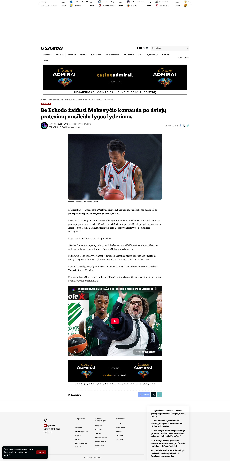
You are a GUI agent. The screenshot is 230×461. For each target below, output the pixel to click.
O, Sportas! (52, 48)
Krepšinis (46, 104)
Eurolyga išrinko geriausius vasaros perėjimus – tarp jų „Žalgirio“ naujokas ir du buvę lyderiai (168, 443)
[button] (41, 452)
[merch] (147, 48)
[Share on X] (184, 126)
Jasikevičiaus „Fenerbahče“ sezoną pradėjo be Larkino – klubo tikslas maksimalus (166, 423)
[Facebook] (137, 48)
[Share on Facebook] (180, 126)
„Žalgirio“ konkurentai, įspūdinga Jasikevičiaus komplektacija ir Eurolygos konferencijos (167, 453)
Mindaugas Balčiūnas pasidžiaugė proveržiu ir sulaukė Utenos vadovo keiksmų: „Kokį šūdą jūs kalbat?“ (168, 433)
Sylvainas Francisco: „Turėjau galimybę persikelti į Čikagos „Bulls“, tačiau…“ (168, 413)
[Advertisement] (115, 26)
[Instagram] (143, 48)
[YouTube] (140, 48)
